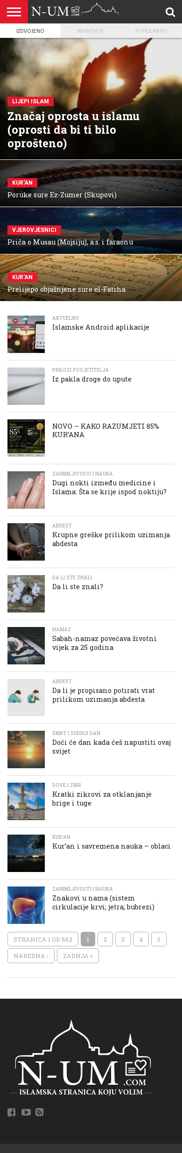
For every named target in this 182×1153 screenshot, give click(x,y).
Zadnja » (78, 955)
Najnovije (90, 30)
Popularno (151, 30)
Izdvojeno (30, 30)
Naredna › (31, 955)
